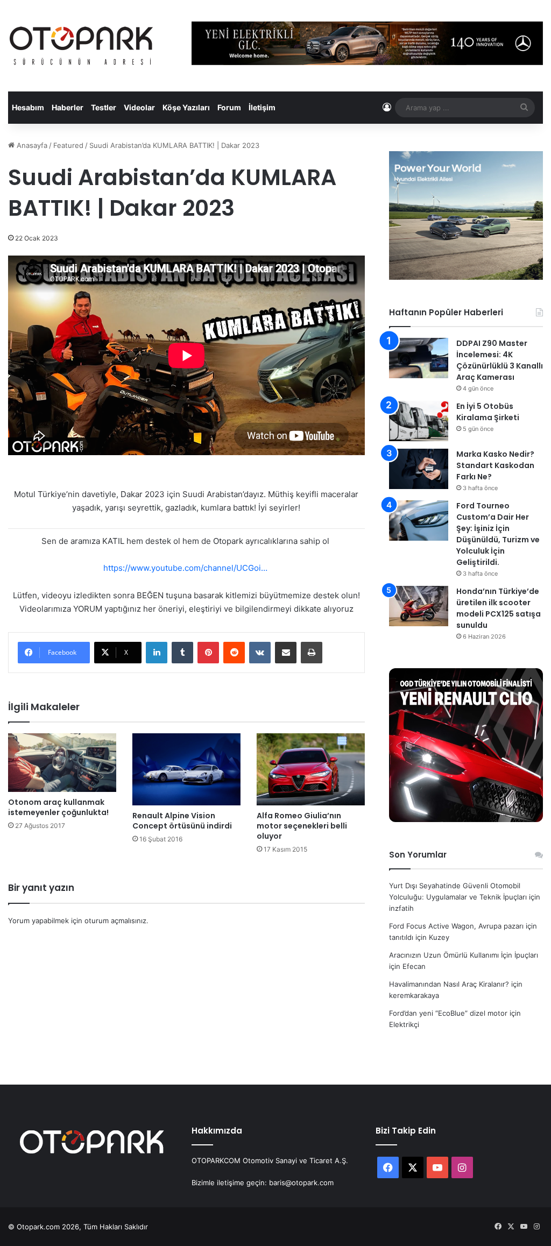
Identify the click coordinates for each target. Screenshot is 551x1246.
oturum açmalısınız (115, 920)
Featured (68, 145)
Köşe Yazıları (186, 107)
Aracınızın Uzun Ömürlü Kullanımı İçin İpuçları (463, 955)
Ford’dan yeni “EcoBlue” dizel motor (448, 1013)
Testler (103, 107)
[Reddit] (234, 652)
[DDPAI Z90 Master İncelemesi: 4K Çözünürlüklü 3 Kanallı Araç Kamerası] (418, 358)
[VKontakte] (260, 652)
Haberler (67, 107)
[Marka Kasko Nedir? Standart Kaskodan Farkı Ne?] (418, 469)
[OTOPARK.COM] (81, 46)
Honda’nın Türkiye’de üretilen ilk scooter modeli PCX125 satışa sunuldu (498, 608)
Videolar (139, 107)
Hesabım (28, 107)
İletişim (262, 107)
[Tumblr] (182, 652)
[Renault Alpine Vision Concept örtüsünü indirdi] (186, 769)
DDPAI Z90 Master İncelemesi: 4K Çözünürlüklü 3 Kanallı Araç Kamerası (499, 360)
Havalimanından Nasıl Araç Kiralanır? (449, 984)
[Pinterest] (208, 652)
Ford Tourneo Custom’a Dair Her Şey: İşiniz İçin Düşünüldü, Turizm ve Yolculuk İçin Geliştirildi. (498, 534)
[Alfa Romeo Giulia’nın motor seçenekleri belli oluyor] (311, 769)
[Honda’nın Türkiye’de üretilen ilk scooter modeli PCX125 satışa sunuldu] (418, 606)
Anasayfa (31, 145)
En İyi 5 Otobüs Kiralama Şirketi (487, 412)
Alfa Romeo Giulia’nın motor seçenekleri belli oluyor (302, 825)
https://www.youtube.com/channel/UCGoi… (185, 568)
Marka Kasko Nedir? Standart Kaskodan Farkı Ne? (495, 465)
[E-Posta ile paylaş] (285, 652)
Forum (229, 107)
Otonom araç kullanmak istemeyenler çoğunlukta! (58, 807)
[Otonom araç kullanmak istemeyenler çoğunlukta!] (62, 762)
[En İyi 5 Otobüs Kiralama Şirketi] (418, 421)
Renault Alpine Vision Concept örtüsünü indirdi (182, 820)
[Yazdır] (311, 652)
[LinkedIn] (156, 652)
